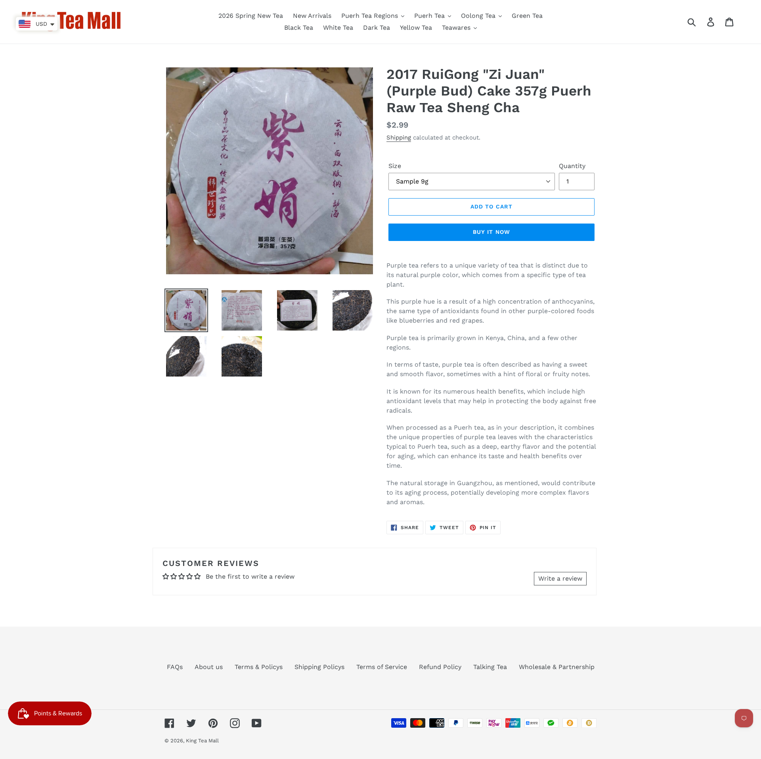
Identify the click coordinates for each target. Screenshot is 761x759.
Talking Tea (490, 667)
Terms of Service (381, 667)
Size (394, 166)
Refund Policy (440, 667)
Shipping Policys (319, 667)
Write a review (560, 578)
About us (209, 667)
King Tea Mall (202, 741)
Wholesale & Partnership (557, 667)
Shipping (398, 137)
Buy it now (491, 232)
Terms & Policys (259, 667)
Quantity (572, 166)
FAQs (175, 667)
